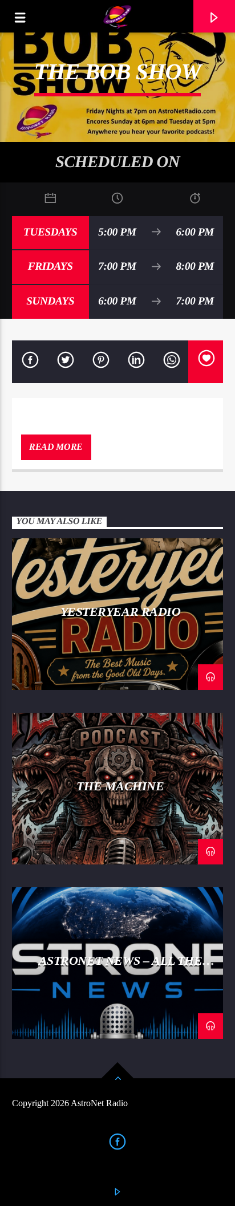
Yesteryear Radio (120, 611)
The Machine (120, 786)
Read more (56, 447)
